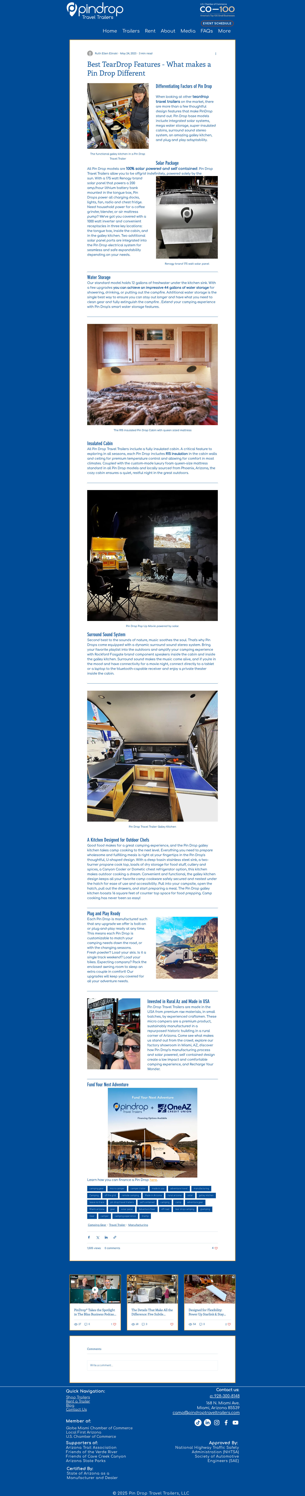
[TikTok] (198, 1422)
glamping (205, 1209)
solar (190, 1195)
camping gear (96, 1188)
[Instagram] (216, 1422)
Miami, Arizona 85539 (218, 1408)
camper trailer (138, 1188)
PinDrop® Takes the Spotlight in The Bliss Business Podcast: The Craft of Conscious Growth (95, 1312)
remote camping (130, 1195)
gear (112, 1209)
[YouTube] (235, 1422)
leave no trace (96, 1202)
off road (165, 1209)
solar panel (127, 1209)
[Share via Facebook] (89, 1237)
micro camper (117, 1188)
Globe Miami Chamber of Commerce (99, 1428)
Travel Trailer (117, 1225)
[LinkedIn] (207, 1422)
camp (178, 1202)
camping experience (125, 1216)
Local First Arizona (83, 1432)
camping (164, 1202)
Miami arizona (96, 1209)
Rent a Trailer (78, 1401)
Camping (94, 1195)
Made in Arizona (153, 1195)
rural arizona (174, 1195)
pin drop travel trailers (122, 1202)
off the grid (110, 1195)
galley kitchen (206, 1195)
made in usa (158, 1188)
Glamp (145, 1216)
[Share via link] (114, 1237)
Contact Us (76, 1410)
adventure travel (179, 1188)
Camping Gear (97, 1225)
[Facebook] (226, 1422)
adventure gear (195, 1202)
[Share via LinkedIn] (106, 1237)
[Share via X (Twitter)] (97, 1237)
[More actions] (216, 53)
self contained (147, 1202)
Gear (92, 1216)
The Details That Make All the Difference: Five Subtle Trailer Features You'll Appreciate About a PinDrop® (152, 1312)
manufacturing (201, 1188)
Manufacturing (138, 1225)
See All (231, 1268)
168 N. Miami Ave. (223, 1403)
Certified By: (80, 1469)
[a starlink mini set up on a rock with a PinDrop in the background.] (209, 1289)
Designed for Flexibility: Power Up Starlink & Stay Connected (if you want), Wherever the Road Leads (207, 1312)
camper (105, 1216)
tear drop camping (184, 1209)
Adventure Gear (147, 1209)
